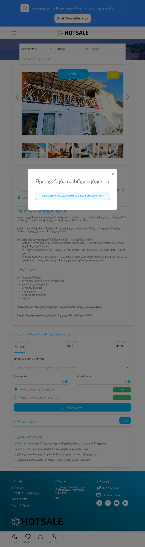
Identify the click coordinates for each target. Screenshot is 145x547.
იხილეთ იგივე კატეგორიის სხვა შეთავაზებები (72, 195)
